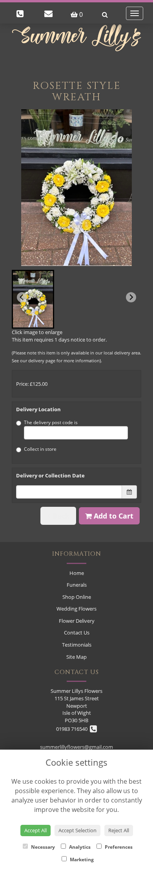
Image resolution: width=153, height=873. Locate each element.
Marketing (81, 859)
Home (76, 573)
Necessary (42, 847)
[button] (33, 299)
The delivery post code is (51, 422)
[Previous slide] (22, 297)
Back (60, 516)
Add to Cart (112, 516)
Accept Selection (77, 830)
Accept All (35, 830)
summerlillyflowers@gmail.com (76, 746)
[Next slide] (131, 297)
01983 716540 (73, 728)
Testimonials (76, 644)
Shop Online (76, 596)
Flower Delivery (77, 620)
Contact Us (76, 632)
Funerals (77, 584)
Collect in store (40, 449)
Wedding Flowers (76, 608)
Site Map (76, 656)
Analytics (79, 847)
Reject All (118, 830)
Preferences (118, 847)
